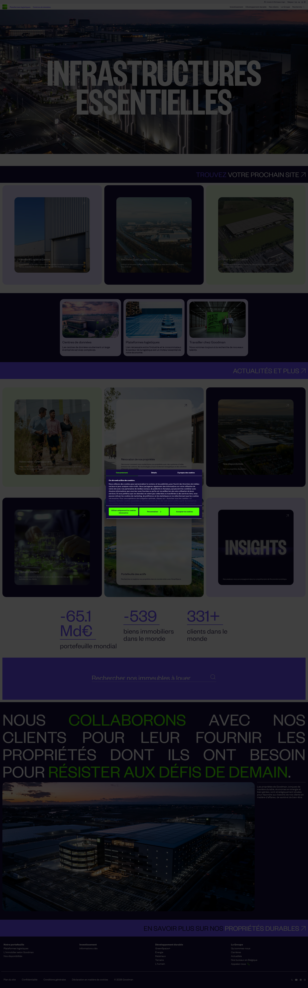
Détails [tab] (154, 472)
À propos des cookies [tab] (186, 472)
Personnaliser (152, 511)
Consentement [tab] (122, 472)
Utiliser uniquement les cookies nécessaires (123, 511)
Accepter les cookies (184, 511)
